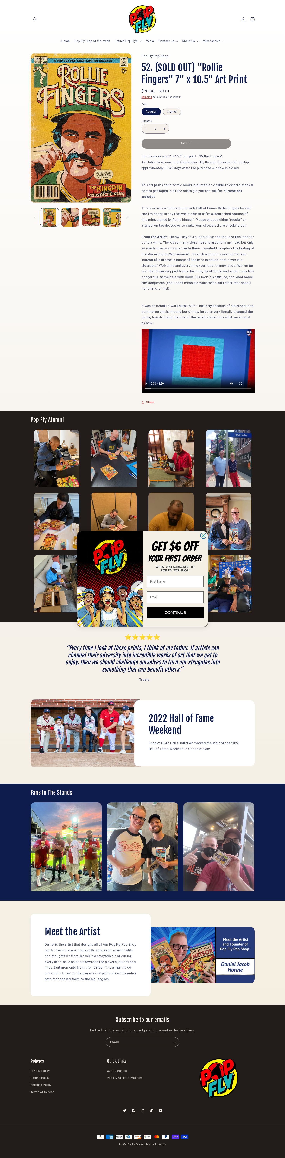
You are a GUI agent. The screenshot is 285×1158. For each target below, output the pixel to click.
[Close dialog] (203, 536)
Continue (175, 612)
